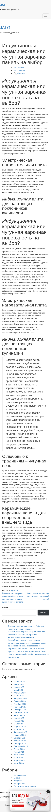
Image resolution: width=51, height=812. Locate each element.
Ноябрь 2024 (20, 740)
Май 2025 (18, 723)
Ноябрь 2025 (20, 706)
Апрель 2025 (20, 726)
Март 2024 (19, 763)
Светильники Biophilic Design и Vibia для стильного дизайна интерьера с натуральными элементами (26, 634)
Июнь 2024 (19, 754)
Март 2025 (19, 729)
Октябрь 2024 (20, 743)
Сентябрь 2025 (21, 712)
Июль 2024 (19, 751)
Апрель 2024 (20, 760)
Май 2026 (18, 689)
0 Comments (19, 70)
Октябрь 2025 (20, 709)
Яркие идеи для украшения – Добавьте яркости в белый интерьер (26, 627)
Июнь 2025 (19, 720)
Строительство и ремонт (25, 786)
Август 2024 (19, 749)
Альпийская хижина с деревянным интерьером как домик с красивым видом (27, 641)
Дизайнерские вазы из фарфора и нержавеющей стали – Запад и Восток (26, 647)
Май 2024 (18, 757)
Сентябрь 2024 (21, 746)
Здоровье (18, 780)
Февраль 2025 (20, 732)
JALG (4, 4)
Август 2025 (19, 715)
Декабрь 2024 (20, 737)
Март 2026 (19, 695)
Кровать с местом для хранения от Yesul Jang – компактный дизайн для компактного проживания (28, 654)
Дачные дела (20, 774)
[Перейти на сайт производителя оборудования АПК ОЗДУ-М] (29, 800)
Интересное (19, 783)
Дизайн (14, 590)
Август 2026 (19, 681)
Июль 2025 (19, 718)
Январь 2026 (20, 701)
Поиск (5, 607)
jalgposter (21, 73)
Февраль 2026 (20, 698)
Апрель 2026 (20, 692)
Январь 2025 (20, 734)
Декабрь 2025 (20, 703)
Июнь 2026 (19, 687)
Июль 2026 (19, 684)
